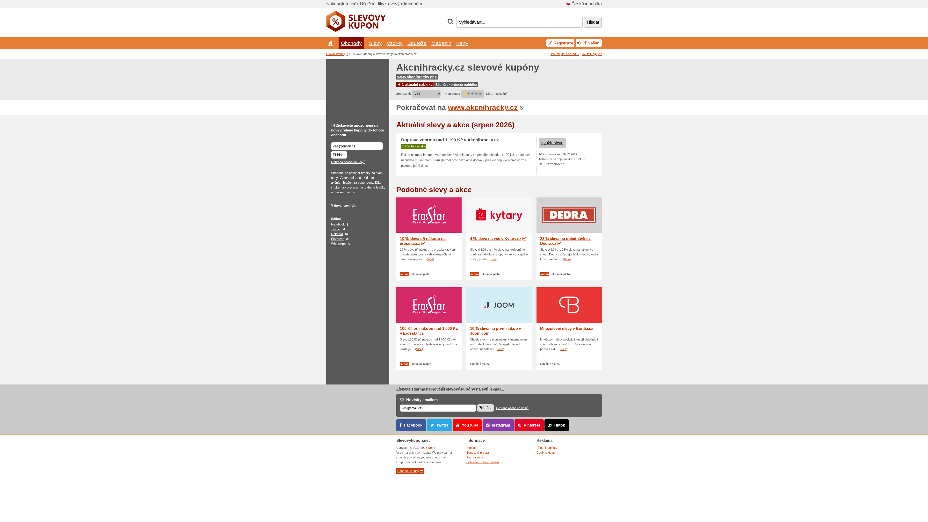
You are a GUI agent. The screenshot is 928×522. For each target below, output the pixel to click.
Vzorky (395, 43)
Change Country (408, 471)
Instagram (501, 425)
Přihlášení (591, 43)
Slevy (375, 43)
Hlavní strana (335, 54)
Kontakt (471, 448)
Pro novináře (474, 457)
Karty (462, 43)
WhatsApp (338, 244)
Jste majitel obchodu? (565, 54)
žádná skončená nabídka (456, 84)
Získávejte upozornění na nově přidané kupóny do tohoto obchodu (357, 130)
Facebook (338, 224)
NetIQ (431, 448)
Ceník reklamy (545, 452)
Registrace (562, 43)
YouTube (470, 425)
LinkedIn (337, 234)
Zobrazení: (403, 93)
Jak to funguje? (592, 54)
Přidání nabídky (546, 448)
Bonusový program (478, 452)
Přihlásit (339, 155)
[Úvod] (329, 43)
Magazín (441, 43)
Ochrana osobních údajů (348, 162)
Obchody (351, 43)
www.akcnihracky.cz (415, 77)
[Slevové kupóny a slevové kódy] (356, 31)
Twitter (335, 229)
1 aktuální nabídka (416, 84)
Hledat (593, 22)
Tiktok (559, 425)
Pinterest (337, 239)
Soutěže (417, 43)
